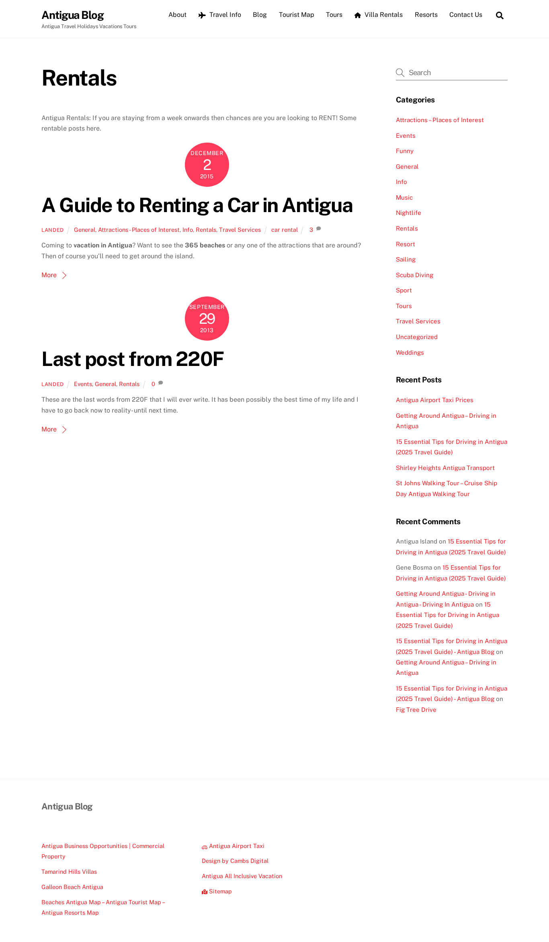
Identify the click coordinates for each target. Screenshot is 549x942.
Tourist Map (296, 14)
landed (52, 230)
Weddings (410, 352)
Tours (334, 14)
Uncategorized (417, 336)
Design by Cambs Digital (235, 860)
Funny (405, 150)
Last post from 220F (132, 358)
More (49, 275)
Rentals (206, 229)
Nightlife (408, 212)
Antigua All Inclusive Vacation (242, 876)
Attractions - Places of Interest (139, 229)
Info (187, 229)
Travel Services (240, 229)
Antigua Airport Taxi (235, 845)
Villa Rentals (383, 14)
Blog (260, 14)
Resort (405, 244)
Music (404, 197)
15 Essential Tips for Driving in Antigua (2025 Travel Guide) (447, 615)
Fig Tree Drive (416, 709)
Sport (404, 290)
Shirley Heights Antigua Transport (445, 467)
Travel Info (224, 14)
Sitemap (219, 891)
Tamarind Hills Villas (69, 871)
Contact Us (465, 14)
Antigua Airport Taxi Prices (434, 399)
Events (83, 383)
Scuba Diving (414, 275)
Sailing (406, 259)
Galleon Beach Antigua (72, 886)
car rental (284, 229)
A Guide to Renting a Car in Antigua (197, 205)
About (177, 14)
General (84, 229)
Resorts (426, 14)
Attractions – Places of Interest (440, 119)
